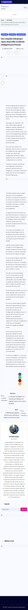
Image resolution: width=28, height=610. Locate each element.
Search (24, 509)
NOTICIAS (9, 20)
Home (2, 20)
